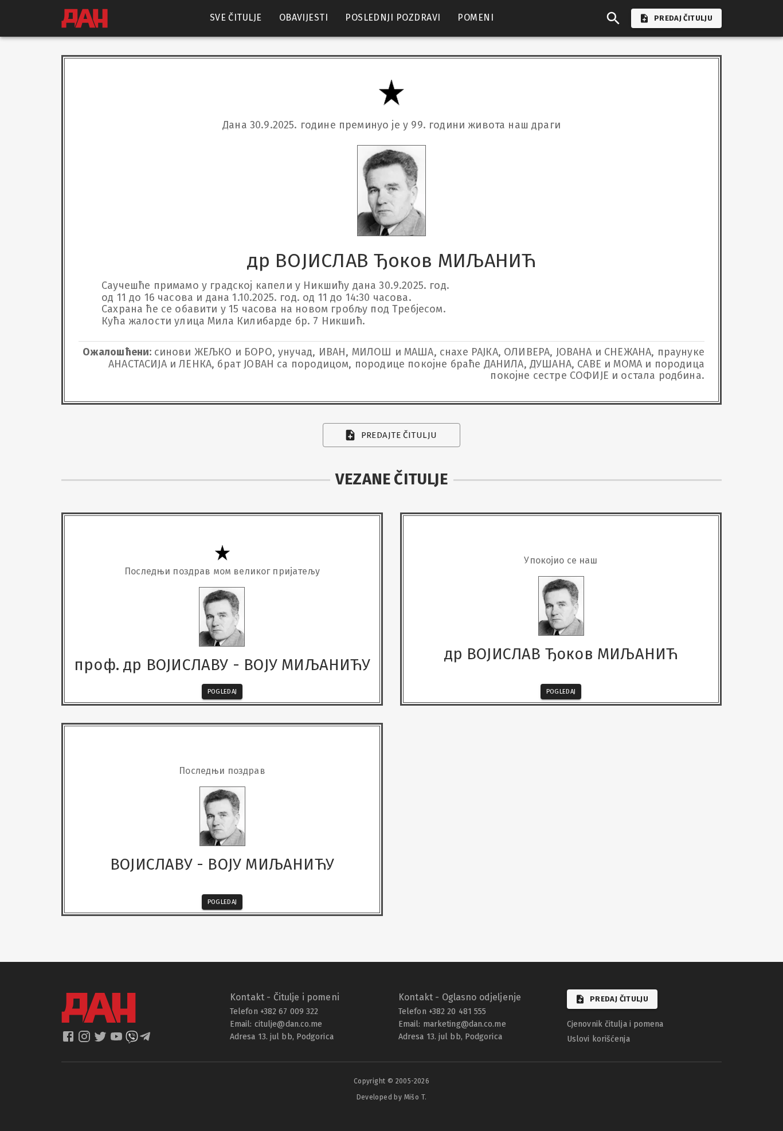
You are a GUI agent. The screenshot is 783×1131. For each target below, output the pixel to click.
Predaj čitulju (619, 999)
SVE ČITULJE (236, 17)
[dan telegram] (146, 1040)
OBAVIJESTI (303, 17)
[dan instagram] (85, 1040)
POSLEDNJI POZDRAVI (392, 17)
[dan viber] (132, 1040)
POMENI (475, 17)
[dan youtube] (117, 1040)
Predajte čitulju (399, 435)
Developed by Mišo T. (392, 1097)
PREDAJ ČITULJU (683, 18)
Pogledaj (222, 691)
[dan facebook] (69, 1040)
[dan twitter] (101, 1040)
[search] (613, 18)
